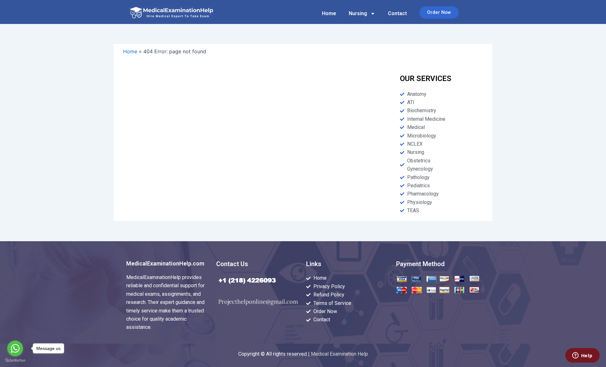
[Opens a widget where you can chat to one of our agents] (582, 356)
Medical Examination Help (339, 354)
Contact (397, 13)
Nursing (358, 13)
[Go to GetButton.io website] (15, 360)
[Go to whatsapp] (15, 348)
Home (329, 13)
